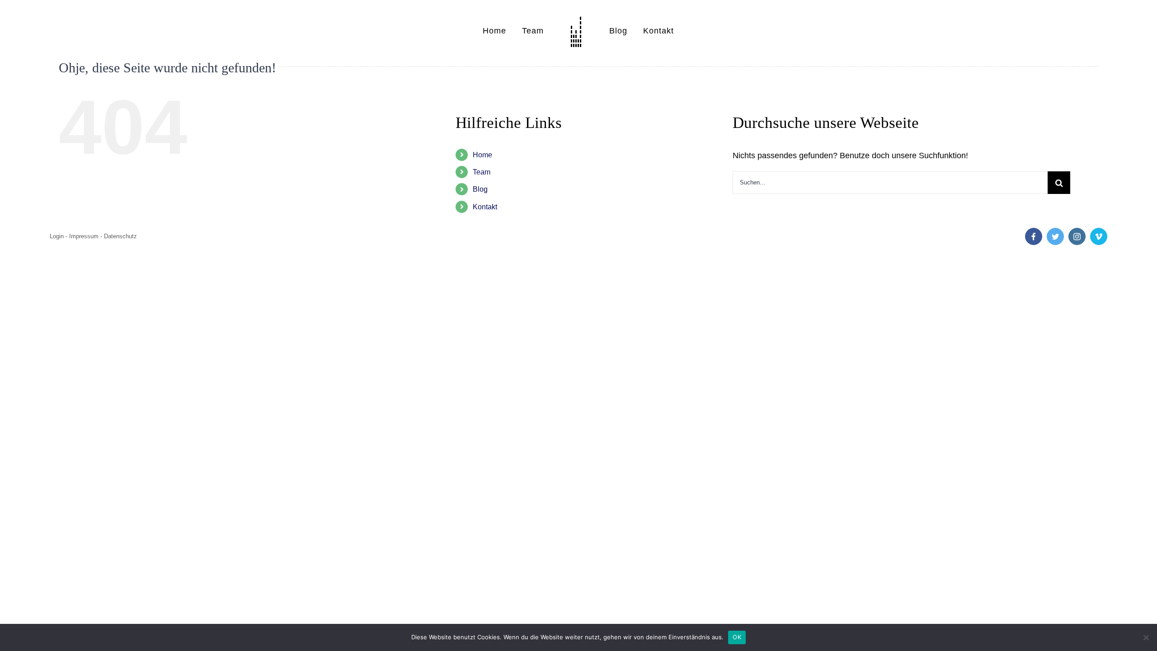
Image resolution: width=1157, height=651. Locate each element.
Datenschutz (120, 236)
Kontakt (485, 207)
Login (57, 236)
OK (737, 637)
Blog (480, 189)
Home (482, 155)
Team (481, 172)
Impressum (84, 236)
